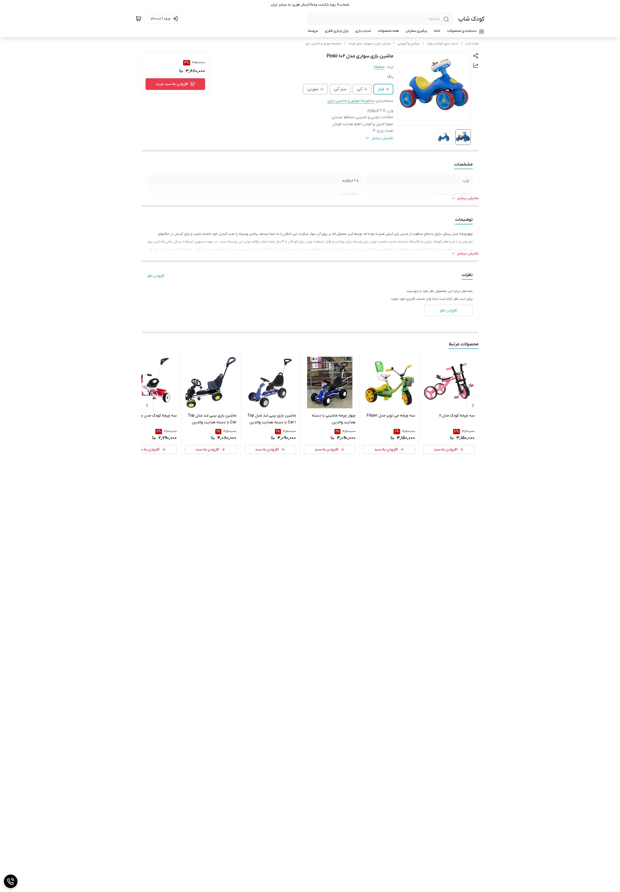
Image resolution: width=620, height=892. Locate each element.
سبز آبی (340, 89)
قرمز (381, 89)
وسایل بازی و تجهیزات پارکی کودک (369, 44)
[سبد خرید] (138, 19)
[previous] (473, 405)
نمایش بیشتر (468, 198)
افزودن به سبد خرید (172, 84)
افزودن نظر (155, 275)
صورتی (312, 89)
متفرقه (379, 66)
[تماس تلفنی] (10, 881)
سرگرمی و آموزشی (408, 44)
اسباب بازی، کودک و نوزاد (442, 44)
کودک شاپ (471, 19)
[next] (147, 405)
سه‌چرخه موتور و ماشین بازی (323, 44)
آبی (359, 89)
